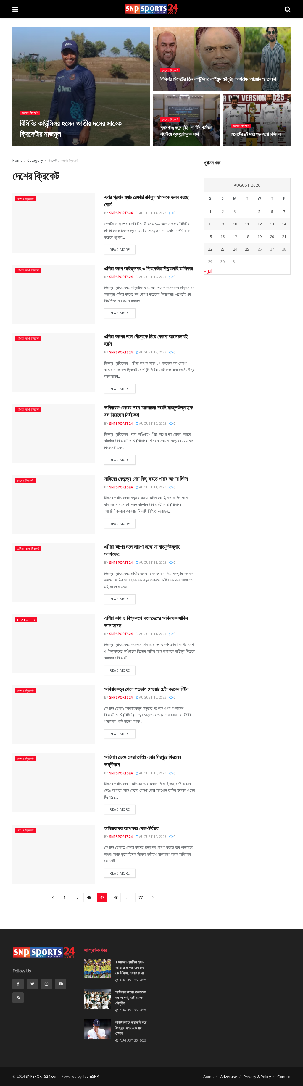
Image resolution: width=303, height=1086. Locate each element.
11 (247, 224)
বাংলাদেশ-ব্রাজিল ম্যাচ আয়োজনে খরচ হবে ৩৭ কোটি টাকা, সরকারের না (129, 967)
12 (259, 224)
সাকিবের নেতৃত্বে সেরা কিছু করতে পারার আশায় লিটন (146, 478)
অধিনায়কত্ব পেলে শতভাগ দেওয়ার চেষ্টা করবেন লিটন (146, 688)
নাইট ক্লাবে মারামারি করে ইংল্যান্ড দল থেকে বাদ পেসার (130, 1027)
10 (235, 224)
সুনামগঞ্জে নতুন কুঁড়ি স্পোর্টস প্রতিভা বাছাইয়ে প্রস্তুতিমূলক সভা (186, 130)
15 (210, 236)
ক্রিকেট (52, 160)
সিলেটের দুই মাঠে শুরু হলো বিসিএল (256, 134)
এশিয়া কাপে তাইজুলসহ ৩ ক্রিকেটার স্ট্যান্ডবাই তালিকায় (148, 268)
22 (210, 249)
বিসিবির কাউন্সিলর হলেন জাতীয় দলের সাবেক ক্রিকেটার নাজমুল (70, 128)
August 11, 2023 (152, 487)
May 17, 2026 (173, 90)
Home (17, 160)
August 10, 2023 (152, 697)
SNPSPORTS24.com (42, 1076)
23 (222, 249)
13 (272, 224)
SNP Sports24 (37, 145)
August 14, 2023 (152, 213)
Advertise (228, 1076)
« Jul (208, 271)
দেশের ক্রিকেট (30, 113)
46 (89, 897)
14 (284, 224)
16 (222, 236)
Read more (120, 249)
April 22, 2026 (174, 145)
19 (259, 236)
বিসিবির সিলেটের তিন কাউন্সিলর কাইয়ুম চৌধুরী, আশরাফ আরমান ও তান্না (218, 79)
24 (235, 249)
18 (247, 236)
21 (284, 236)
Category (35, 160)
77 (140, 897)
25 (247, 249)
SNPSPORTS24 (120, 213)
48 (115, 897)
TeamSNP (90, 1076)
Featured (26, 620)
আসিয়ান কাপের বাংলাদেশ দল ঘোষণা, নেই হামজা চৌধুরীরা (130, 997)
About (208, 1076)
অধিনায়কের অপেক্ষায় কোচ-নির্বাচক (131, 828)
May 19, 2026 (65, 145)
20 (272, 236)
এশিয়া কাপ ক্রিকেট (28, 270)
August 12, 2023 (152, 276)
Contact (284, 1076)
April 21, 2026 (245, 145)
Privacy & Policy (257, 1076)
